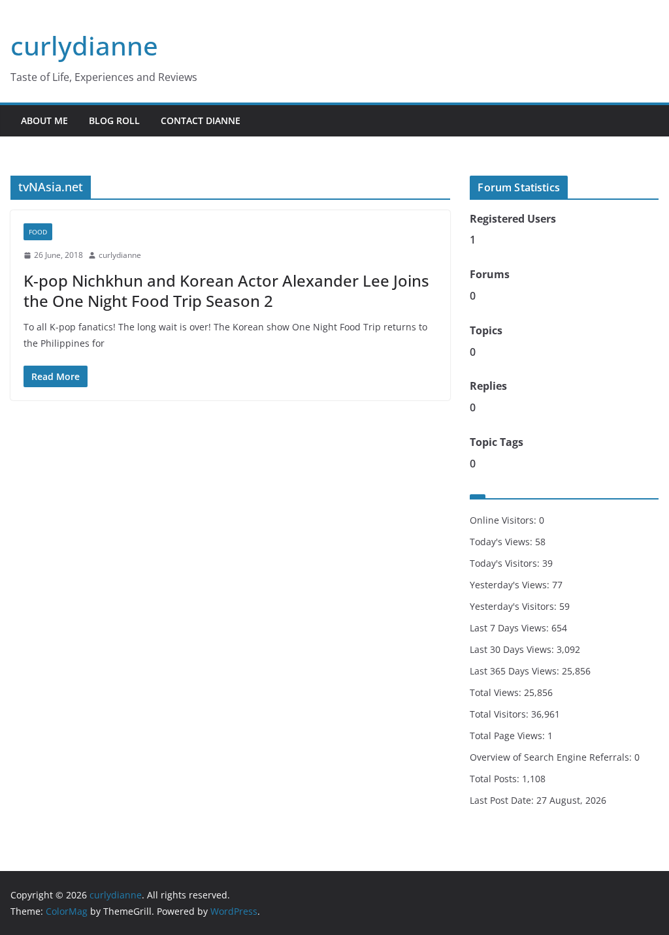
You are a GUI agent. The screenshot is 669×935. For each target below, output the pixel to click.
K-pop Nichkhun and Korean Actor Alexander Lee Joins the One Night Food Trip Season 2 (226, 290)
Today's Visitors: (506, 563)
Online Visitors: (504, 520)
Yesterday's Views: (511, 584)
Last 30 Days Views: (513, 649)
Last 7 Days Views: (510, 628)
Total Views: (497, 692)
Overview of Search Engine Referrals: (552, 757)
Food (38, 231)
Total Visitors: (500, 714)
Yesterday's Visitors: (514, 606)
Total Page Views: (508, 735)
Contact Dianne (200, 120)
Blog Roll (114, 120)
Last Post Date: (503, 800)
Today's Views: (502, 541)
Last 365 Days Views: (516, 671)
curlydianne (84, 45)
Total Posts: (496, 778)
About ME (44, 120)
